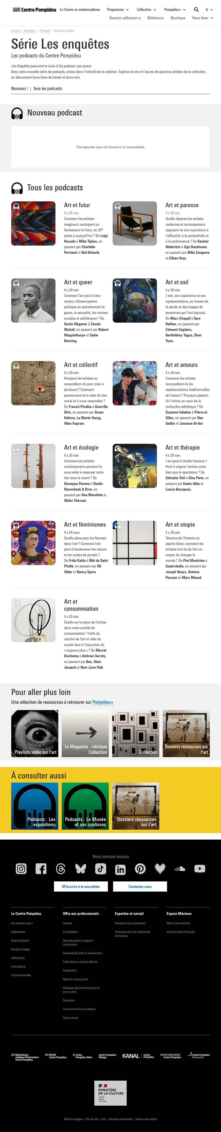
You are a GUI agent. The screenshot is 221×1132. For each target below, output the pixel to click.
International (18, 966)
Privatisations (70, 931)
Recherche (69, 1000)
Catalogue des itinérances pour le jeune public (81, 989)
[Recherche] (196, 9)
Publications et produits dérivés (80, 961)
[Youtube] (200, 869)
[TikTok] (100, 869)
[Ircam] (59, 1059)
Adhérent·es (18, 958)
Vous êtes (200, 18)
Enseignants (69, 970)
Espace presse (70, 1017)
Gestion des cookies (146, 1119)
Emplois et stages (20, 949)
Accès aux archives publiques (79, 1009)
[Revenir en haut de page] (211, 1122)
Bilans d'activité (20, 940)
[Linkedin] (120, 869)
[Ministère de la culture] (110, 1093)
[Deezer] (160, 869)
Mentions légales (74, 1119)
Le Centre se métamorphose (82, 9)
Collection (144, 9)
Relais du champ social (75, 979)
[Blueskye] (81, 869)
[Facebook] (41, 869)
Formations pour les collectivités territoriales (132, 933)
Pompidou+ (173, 9)
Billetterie (156, 18)
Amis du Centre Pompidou (181, 931)
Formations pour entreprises (130, 923)
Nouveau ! (19, 88)
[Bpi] (28, 1059)
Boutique (180, 17)
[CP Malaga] (111, 1059)
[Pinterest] (140, 869)
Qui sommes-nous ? (22, 923)
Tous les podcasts (47, 88)
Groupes (67, 923)
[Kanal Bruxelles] (141, 1059)
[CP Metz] (86, 1059)
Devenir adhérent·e (126, 17)
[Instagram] (21, 869)
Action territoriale (21, 975)
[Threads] (61, 869)
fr (207, 9)
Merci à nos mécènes (178, 923)
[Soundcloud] (180, 869)
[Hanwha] (199, 1059)
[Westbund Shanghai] (174, 1059)
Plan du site (92, 1119)
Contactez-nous (140, 886)
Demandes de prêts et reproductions (83, 953)
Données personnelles (121, 1119)
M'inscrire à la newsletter (81, 886)
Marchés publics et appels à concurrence (78, 942)
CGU (104, 1119)
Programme (116, 9)
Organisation (18, 931)
